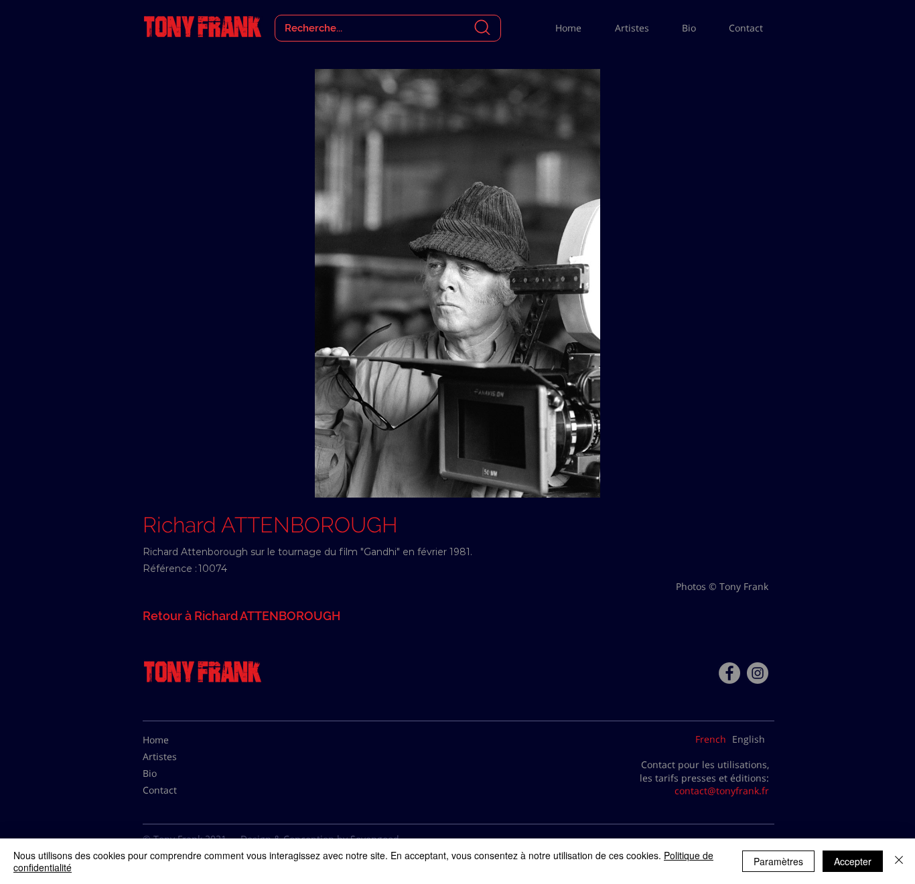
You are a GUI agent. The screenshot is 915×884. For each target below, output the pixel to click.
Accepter (852, 861)
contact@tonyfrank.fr (722, 790)
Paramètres (778, 861)
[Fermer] (899, 861)
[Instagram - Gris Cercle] (757, 673)
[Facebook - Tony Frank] (729, 673)
